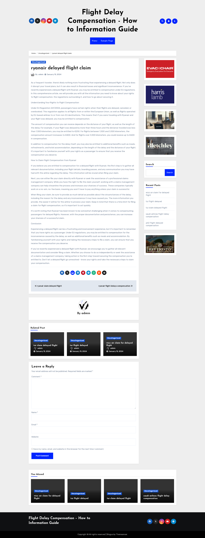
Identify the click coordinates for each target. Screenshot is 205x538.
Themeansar (121, 534)
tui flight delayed (79, 345)
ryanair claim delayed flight (49, 286)
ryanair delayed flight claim (61, 68)
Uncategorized (38, 62)
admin (40, 74)
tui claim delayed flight (45, 345)
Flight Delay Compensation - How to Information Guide (102, 21)
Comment (36, 376)
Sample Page (107, 41)
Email (34, 425)
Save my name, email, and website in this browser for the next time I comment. (68, 449)
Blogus (110, 534)
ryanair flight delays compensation (114, 286)
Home (94, 41)
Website (34, 437)
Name (34, 412)
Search (150, 164)
